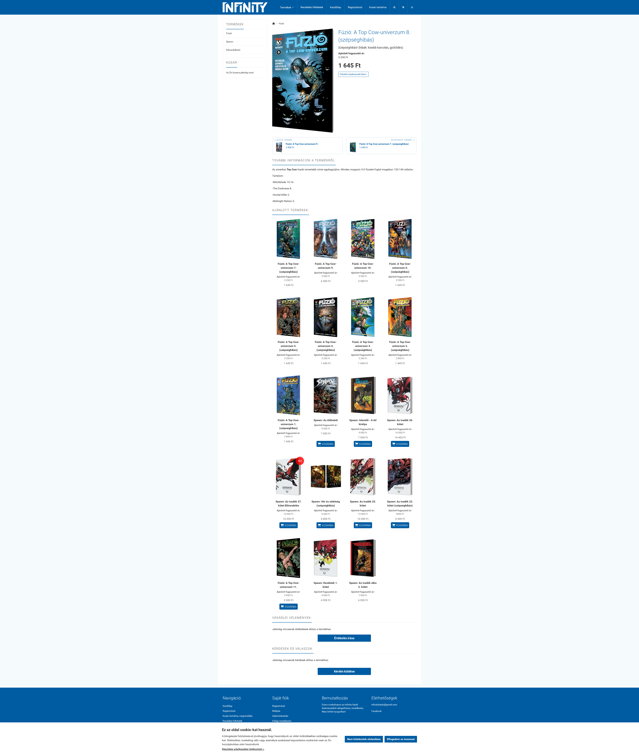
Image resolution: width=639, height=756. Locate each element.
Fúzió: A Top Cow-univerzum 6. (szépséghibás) (400, 267)
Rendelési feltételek (312, 7)
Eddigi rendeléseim (281, 721)
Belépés (276, 711)
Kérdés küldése (344, 671)
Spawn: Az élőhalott (326, 420)
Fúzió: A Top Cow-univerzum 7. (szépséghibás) (288, 267)
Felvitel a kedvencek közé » (353, 74)
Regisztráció (355, 7)
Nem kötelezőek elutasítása (364, 739)
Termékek (287, 7)
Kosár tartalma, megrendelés (237, 716)
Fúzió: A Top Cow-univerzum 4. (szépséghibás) (325, 346)
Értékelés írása (344, 638)
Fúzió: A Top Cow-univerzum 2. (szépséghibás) (400, 346)
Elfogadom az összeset (401, 739)
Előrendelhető (233, 50)
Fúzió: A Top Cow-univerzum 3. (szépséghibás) (363, 346)
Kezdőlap (335, 7)
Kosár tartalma (378, 7)
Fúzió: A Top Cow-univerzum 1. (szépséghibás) (288, 424)
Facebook (376, 711)
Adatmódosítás (280, 716)
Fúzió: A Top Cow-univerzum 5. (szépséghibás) (288, 346)
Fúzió (229, 33)
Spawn (229, 41)
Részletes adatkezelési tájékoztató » (243, 749)
